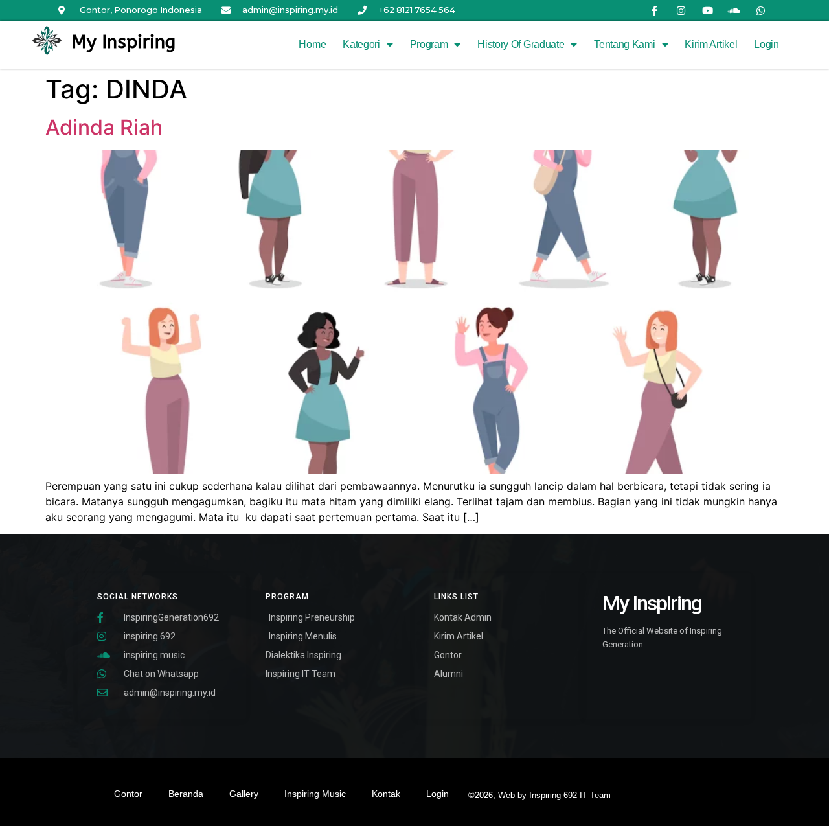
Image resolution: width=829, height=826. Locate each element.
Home (312, 44)
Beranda (185, 793)
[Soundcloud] (734, 10)
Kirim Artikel (711, 44)
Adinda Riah (104, 127)
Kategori (361, 44)
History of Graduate (520, 44)
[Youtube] (708, 10)
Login (766, 44)
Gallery (243, 793)
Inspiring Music (315, 793)
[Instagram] (681, 10)
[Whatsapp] (761, 10)
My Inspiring (123, 41)
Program (429, 44)
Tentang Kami (624, 44)
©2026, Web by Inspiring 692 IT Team (539, 795)
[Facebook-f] (654, 10)
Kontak (386, 793)
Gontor (128, 793)
